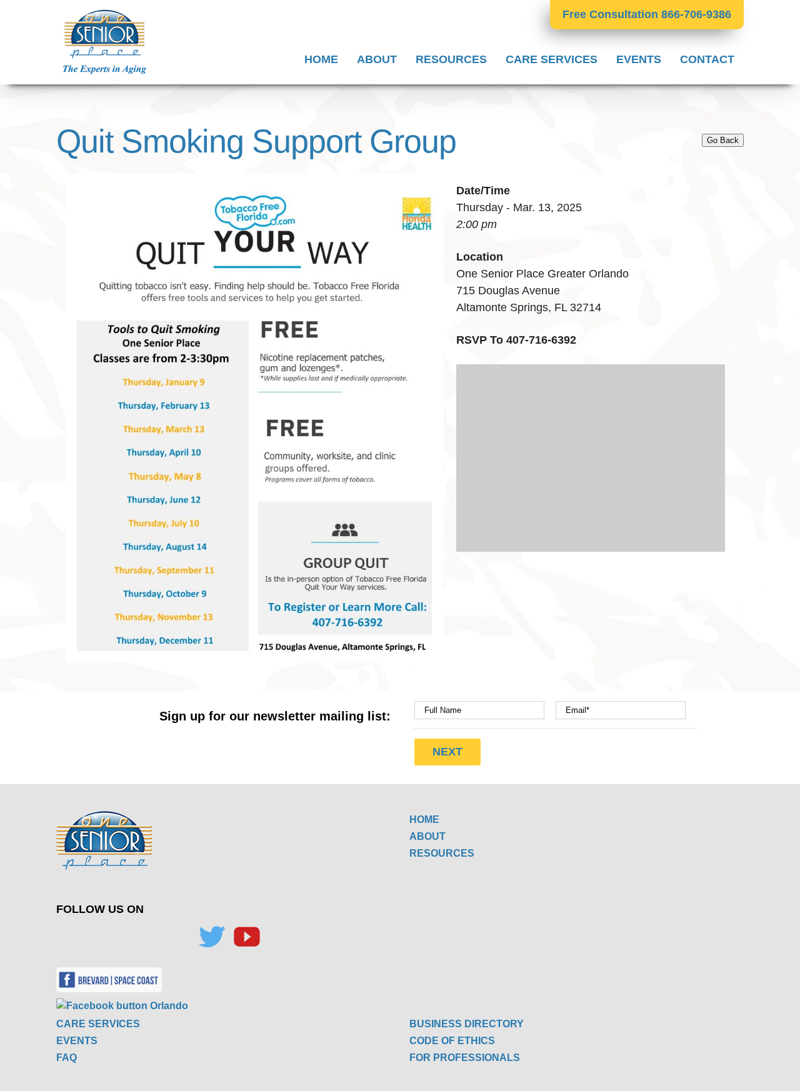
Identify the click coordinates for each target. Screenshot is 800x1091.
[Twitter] (211, 936)
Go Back (723, 140)
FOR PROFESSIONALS (464, 1057)
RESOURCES (441, 853)
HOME (424, 819)
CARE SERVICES (98, 1024)
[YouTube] (246, 936)
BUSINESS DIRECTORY (466, 1024)
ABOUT (427, 836)
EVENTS (77, 1040)
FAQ (66, 1057)
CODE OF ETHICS (452, 1040)
